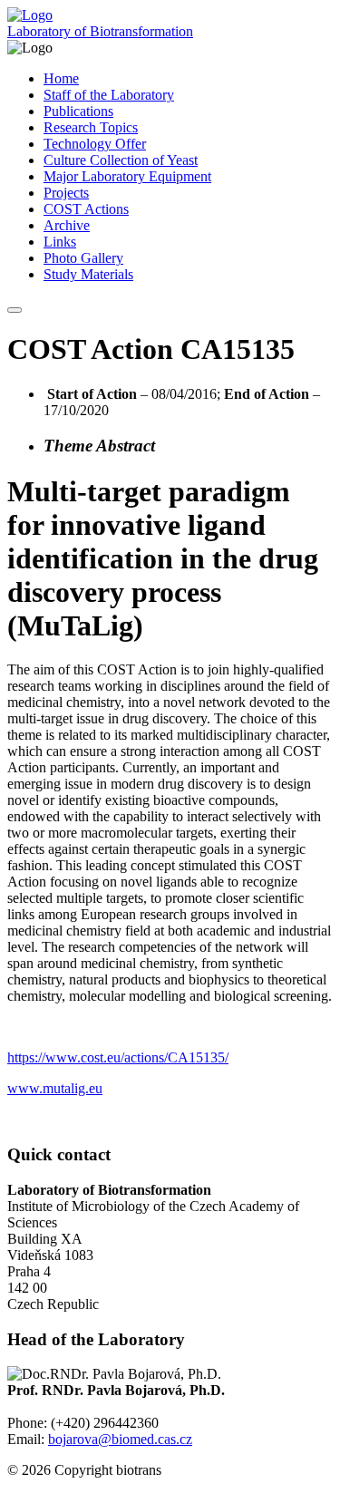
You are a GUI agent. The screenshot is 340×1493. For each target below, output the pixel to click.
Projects (66, 192)
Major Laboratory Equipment (127, 176)
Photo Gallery (83, 258)
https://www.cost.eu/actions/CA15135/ (117, 1057)
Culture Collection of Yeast (121, 160)
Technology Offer (95, 143)
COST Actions (86, 209)
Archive (67, 225)
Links (60, 241)
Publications (78, 111)
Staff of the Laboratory (109, 94)
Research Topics (91, 127)
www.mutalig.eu (54, 1088)
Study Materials (88, 274)
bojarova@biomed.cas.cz (120, 1439)
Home (61, 78)
